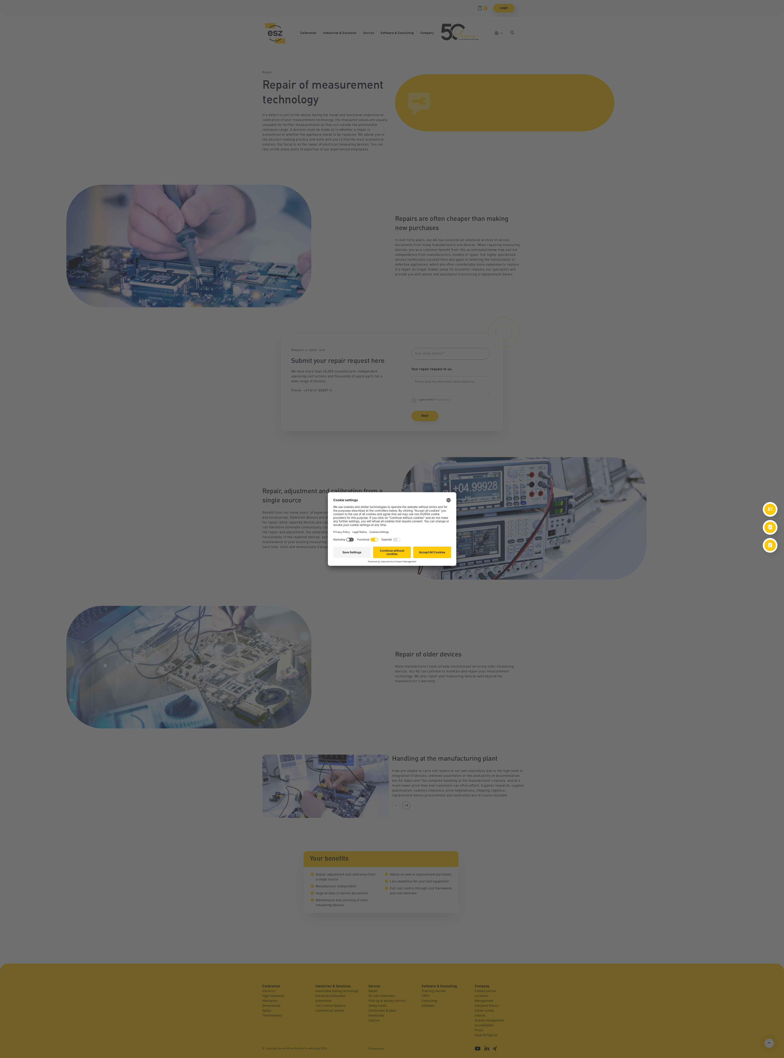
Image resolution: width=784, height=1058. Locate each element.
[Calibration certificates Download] (770, 527)
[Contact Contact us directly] (770, 509)
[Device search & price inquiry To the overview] (770, 545)
